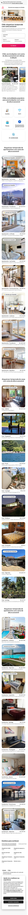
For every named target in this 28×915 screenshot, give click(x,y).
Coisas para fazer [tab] (23, 844)
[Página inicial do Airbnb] (3, 7)
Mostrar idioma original (17, 3)
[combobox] (13, 36)
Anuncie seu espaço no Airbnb (16, 7)
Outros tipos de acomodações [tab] (9, 844)
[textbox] (7, 41)
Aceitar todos (13, 898)
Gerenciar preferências (13, 905)
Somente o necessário (13, 902)
